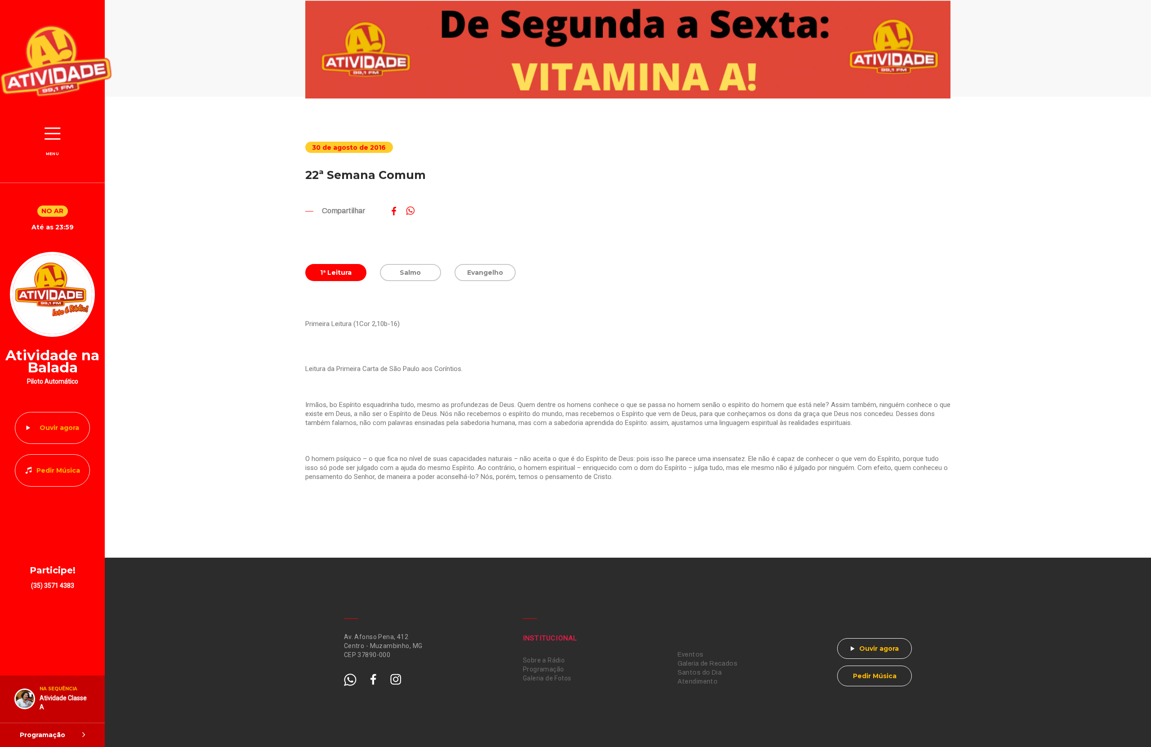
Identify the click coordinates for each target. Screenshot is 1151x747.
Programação (543, 669)
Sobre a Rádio (544, 660)
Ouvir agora (59, 428)
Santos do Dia (700, 672)
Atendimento (698, 681)
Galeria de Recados (708, 663)
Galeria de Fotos (547, 678)
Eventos (691, 654)
